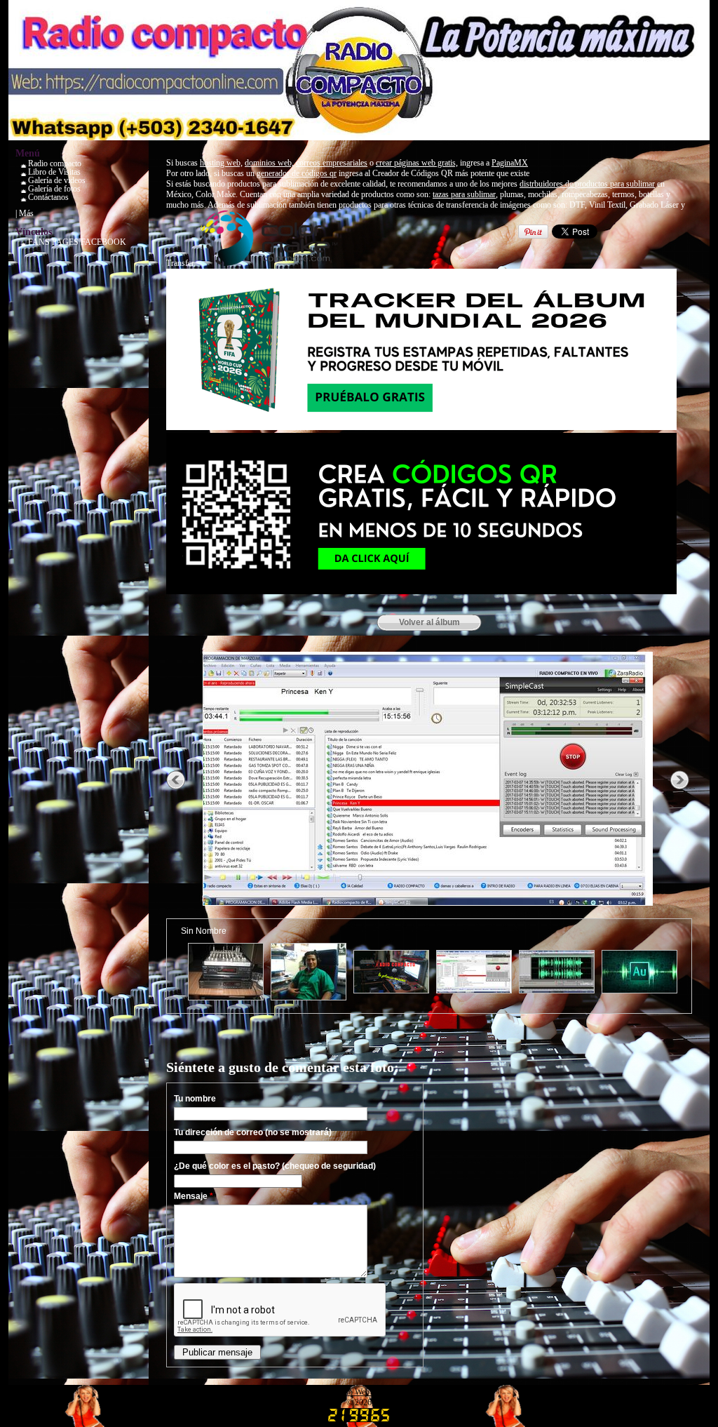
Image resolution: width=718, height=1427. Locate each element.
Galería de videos (57, 180)
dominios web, (269, 163)
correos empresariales (331, 163)
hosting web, (221, 163)
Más (26, 213)
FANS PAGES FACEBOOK (77, 242)
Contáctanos (48, 197)
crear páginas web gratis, (417, 163)
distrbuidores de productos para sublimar (587, 184)
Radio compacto (54, 163)
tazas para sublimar (464, 194)
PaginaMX (510, 163)
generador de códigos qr (297, 173)
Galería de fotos (54, 189)
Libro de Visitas (54, 172)
